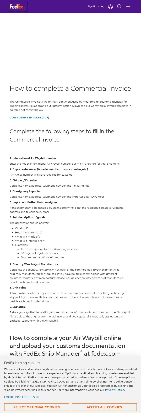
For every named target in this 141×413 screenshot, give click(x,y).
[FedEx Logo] (20, 6)
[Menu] (128, 3)
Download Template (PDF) (29, 117)
